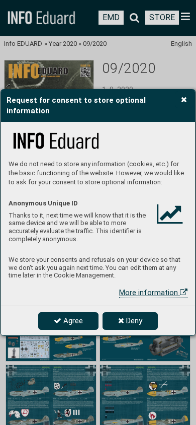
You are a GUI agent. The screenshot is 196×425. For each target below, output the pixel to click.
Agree (72, 320)
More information (149, 292)
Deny (133, 320)
